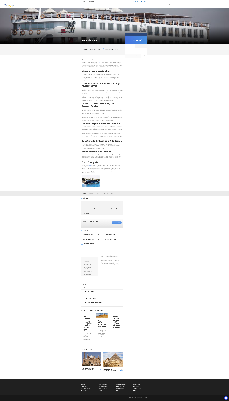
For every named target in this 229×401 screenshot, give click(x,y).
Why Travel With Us (85, 388)
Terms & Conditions (103, 388)
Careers (100, 390)
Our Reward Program (103, 384)
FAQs (117, 390)
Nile (90, 165)
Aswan (100, 62)
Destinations (91, 1)
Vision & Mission (84, 386)
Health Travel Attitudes (121, 384)
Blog (84, 1)
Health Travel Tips (120, 388)
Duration (177, 4)
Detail (84, 193)
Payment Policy (136, 384)
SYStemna (145, 397)
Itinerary (91, 193)
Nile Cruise (191, 4)
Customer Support (137, 388)
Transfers (212, 4)
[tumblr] (133, 1)
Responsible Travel (103, 386)
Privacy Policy (136, 386)
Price (98, 193)
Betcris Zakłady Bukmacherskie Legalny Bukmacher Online (116, 322)
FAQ (112, 193)
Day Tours (184, 4)
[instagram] (139, 1)
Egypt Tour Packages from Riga (102, 323)
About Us (83, 384)
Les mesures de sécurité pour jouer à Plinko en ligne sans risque (87, 324)
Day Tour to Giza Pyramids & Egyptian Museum (109, 371)
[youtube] (137, 1)
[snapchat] (141, 1)
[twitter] (135, 1)
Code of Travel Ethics (120, 386)
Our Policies (105, 193)
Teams (134, 390)
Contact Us (219, 4)
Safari (206, 4)
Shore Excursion (199, 4)
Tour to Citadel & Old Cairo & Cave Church (88, 369)
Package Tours (170, 4)
